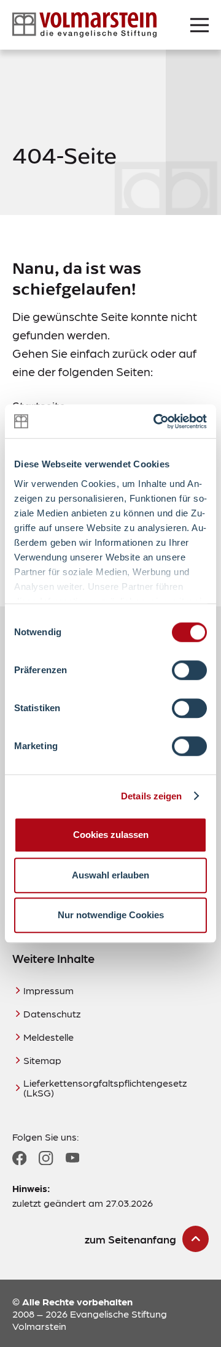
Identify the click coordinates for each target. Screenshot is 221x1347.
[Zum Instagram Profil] (46, 1158)
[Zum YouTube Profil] (72, 1158)
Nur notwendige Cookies (111, 915)
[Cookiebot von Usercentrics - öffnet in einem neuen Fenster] (156, 421)
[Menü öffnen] (199, 25)
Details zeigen (151, 796)
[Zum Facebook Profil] (19, 1158)
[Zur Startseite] (84, 24)
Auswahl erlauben (110, 875)
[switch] (189, 670)
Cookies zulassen (111, 834)
